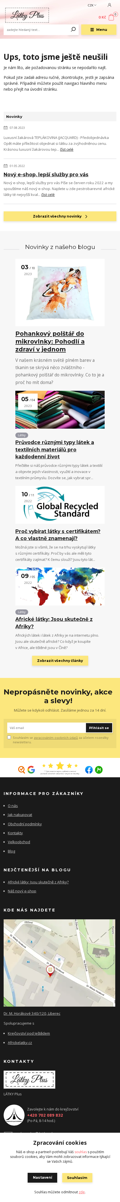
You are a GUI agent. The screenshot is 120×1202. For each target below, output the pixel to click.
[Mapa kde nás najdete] (59, 962)
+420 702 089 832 (45, 1115)
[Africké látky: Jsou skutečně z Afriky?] (60, 586)
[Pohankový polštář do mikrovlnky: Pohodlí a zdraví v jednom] (60, 292)
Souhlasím (77, 1178)
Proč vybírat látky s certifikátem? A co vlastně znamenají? (57, 534)
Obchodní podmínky (25, 823)
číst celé (66, 149)
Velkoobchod (19, 841)
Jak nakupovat (20, 814)
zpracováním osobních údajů (56, 737)
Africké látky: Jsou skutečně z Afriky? (54, 622)
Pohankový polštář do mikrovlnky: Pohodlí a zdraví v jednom (50, 341)
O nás (13, 805)
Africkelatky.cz (20, 1042)
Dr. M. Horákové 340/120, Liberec (32, 1013)
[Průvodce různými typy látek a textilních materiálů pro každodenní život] (60, 410)
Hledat (73, 29)
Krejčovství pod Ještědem (29, 1033)
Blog (11, 851)
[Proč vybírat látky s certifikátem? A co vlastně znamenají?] (60, 505)
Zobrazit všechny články (60, 661)
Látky (22, 435)
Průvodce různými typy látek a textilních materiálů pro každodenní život (54, 449)
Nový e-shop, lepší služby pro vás (46, 174)
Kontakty (15, 832)
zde (82, 1192)
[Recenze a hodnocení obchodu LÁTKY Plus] (60, 768)
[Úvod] (27, 15)
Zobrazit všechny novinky (57, 216)
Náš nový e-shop (22, 890)
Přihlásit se (99, 728)
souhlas (81, 1152)
